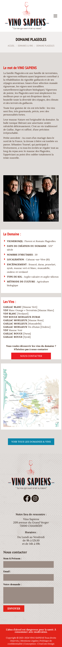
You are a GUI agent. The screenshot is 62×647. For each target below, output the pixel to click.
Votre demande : (12, 584)
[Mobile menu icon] (55, 16)
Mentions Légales (29, 640)
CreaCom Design (45, 643)
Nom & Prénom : (12, 558)
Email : (7, 571)
